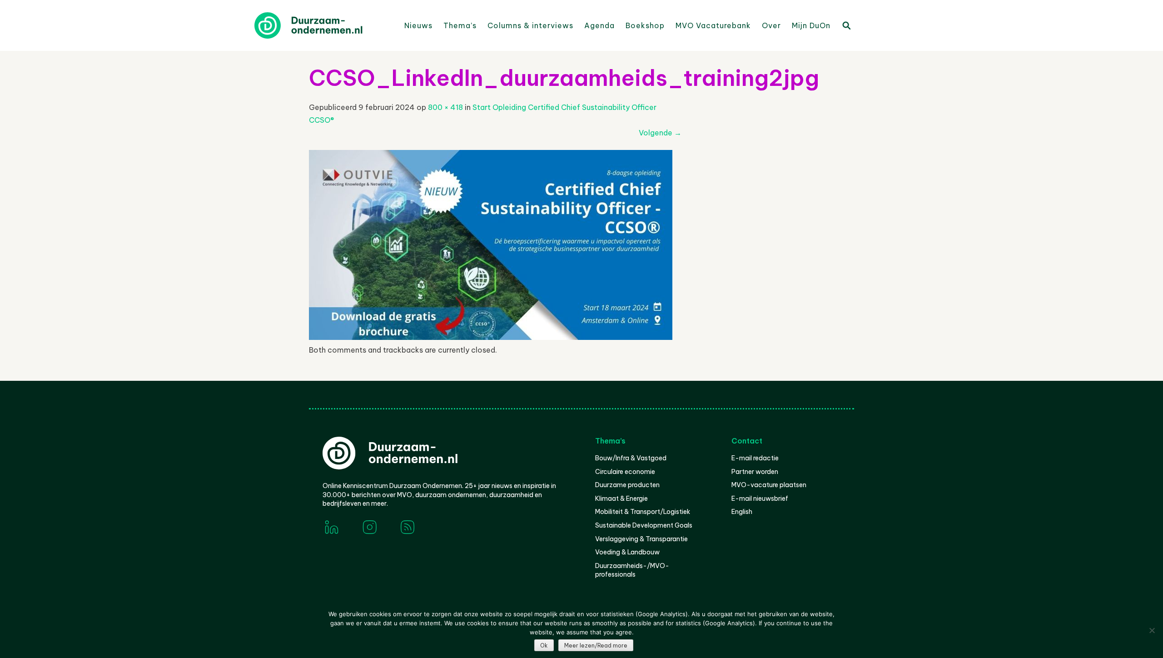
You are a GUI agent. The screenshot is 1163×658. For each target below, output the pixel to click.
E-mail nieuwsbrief (759, 498)
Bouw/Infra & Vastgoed (630, 458)
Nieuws (418, 25)
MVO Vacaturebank (713, 25)
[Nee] (1151, 630)
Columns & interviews (530, 25)
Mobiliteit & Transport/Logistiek (642, 512)
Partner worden (754, 472)
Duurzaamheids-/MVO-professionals (632, 570)
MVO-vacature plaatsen (768, 485)
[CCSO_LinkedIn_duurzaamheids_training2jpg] (490, 337)
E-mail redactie (755, 458)
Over (771, 25)
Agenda (599, 25)
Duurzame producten (627, 485)
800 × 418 (445, 107)
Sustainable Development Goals (643, 525)
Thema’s (460, 25)
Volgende (660, 132)
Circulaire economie (625, 472)
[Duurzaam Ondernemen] (322, 25)
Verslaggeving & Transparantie (641, 539)
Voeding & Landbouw (627, 552)
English (741, 512)
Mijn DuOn (811, 25)
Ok (544, 645)
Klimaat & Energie (621, 498)
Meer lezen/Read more (595, 645)
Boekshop (645, 25)
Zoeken (845, 25)
